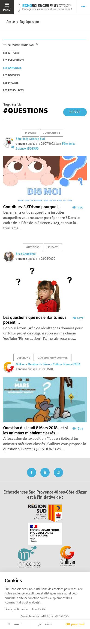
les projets (10, 83)
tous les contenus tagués (20, 45)
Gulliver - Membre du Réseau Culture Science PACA (48, 364)
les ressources (13, 91)
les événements (13, 60)
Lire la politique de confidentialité (25, 609)
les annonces (12, 68)
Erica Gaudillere (26, 254)
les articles (11, 53)
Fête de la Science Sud (30, 139)
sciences (53, 247)
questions (33, 247)
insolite (30, 133)
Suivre (74, 112)
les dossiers (11, 75)
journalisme (51, 133)
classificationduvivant (53, 357)
